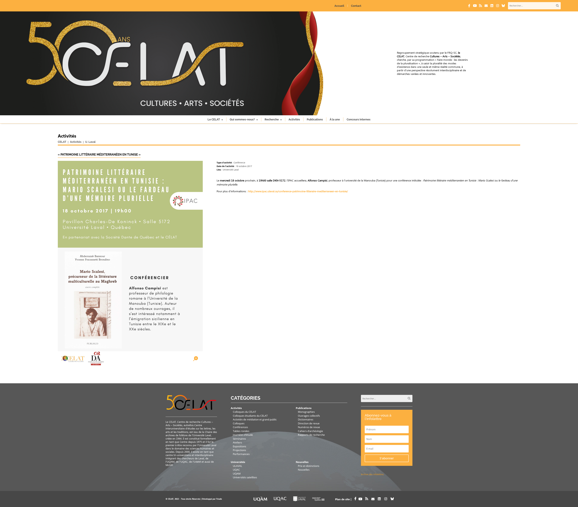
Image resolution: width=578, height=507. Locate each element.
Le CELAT (214, 119)
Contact (356, 5)
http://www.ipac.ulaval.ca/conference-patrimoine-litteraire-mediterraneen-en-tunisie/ (298, 191)
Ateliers (237, 442)
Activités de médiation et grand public (255, 419)
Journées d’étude (243, 435)
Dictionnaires (305, 419)
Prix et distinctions (308, 466)
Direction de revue (309, 423)
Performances (241, 454)
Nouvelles (303, 469)
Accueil (339, 5)
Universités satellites (245, 477)
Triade (219, 499)
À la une (335, 119)
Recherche (272, 119)
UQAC (236, 469)
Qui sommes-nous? (242, 119)
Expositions (239, 446)
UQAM (237, 473)
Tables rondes (241, 431)
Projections (239, 450)
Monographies (306, 412)
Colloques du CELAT (244, 412)
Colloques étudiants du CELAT (250, 415)
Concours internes (358, 119)
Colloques (238, 423)
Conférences (240, 427)
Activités (294, 119)
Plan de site (342, 499)
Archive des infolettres (372, 474)
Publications (315, 119)
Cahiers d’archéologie (310, 431)
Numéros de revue (309, 427)
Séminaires (239, 438)
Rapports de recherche (311, 435)
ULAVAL (237, 466)
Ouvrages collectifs (309, 415)
